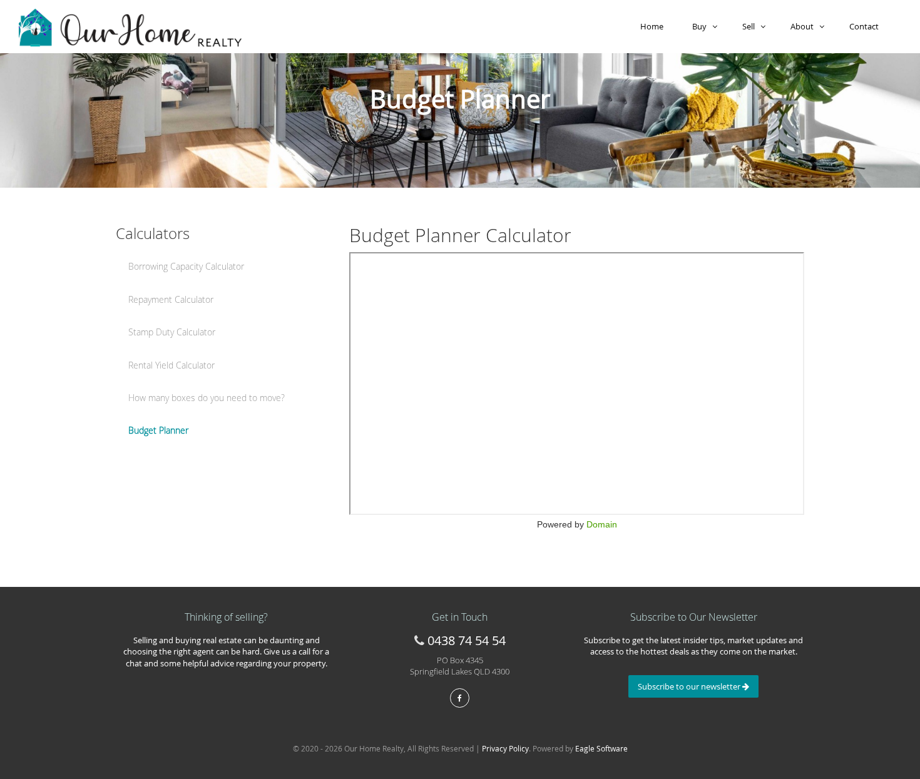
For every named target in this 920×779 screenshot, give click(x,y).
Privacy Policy (505, 748)
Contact (865, 26)
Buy (702, 26)
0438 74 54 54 (466, 640)
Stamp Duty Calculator (171, 332)
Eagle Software (601, 748)
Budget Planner (158, 430)
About (804, 26)
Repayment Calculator (170, 299)
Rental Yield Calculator (171, 365)
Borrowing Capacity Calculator (186, 266)
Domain (601, 524)
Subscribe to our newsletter (690, 686)
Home (653, 26)
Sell (751, 26)
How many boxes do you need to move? (206, 398)
